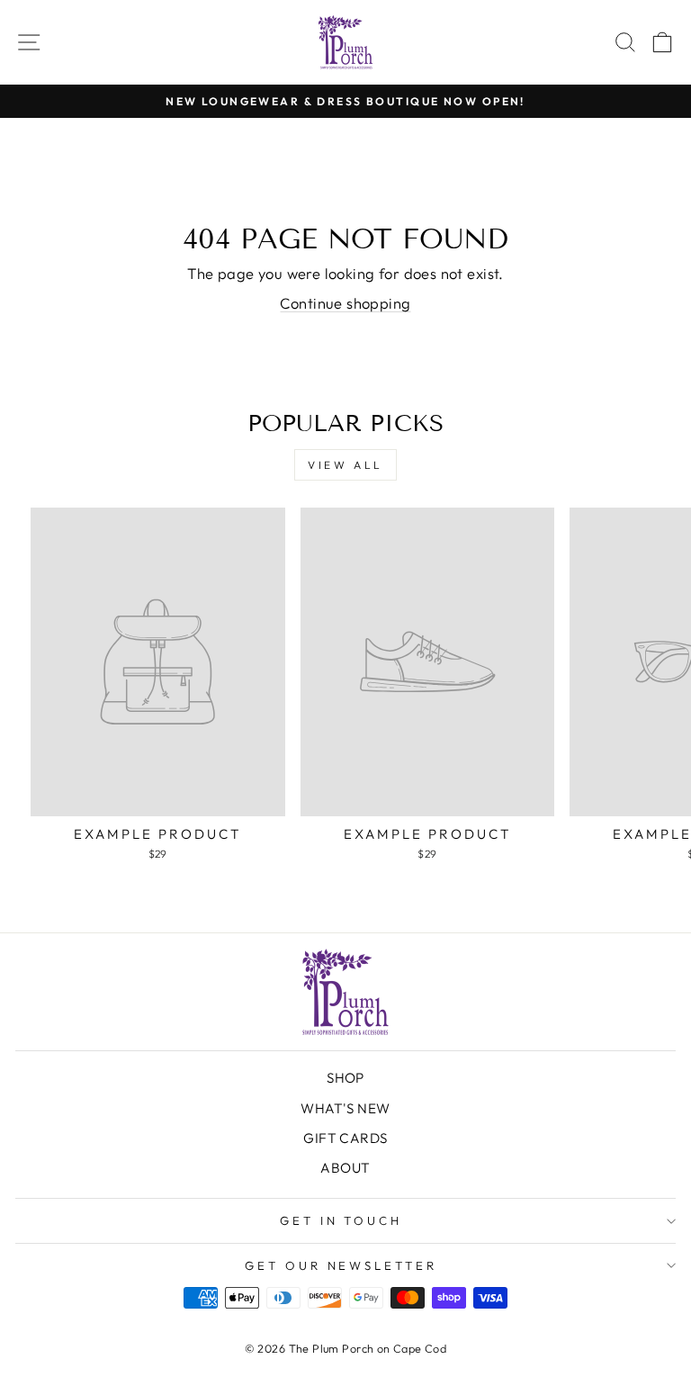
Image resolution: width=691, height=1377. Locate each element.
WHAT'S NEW (345, 1108)
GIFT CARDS (345, 1138)
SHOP (345, 1077)
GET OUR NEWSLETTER (341, 1265)
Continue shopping (345, 302)
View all (345, 465)
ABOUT (345, 1167)
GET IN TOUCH (341, 1220)
